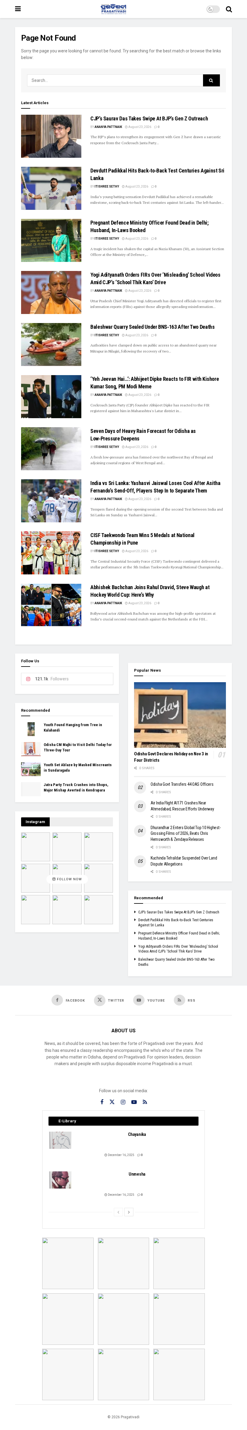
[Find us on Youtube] (134, 1102)
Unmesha (137, 1174)
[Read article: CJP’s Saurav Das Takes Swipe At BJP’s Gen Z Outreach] (51, 136)
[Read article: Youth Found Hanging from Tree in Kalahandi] (31, 729)
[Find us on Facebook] (101, 1102)
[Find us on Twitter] (112, 1102)
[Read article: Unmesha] (60, 1180)
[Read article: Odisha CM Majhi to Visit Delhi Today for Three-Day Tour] (31, 749)
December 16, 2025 (120, 1155)
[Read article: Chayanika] (60, 1140)
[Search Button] (229, 9)
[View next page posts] (128, 1212)
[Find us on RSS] (145, 1102)
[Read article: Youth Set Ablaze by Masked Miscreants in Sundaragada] (31, 769)
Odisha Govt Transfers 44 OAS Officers (182, 784)
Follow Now (69, 879)
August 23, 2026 (139, 127)
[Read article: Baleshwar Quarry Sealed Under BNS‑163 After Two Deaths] (51, 344)
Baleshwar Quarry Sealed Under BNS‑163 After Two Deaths (152, 327)
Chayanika (137, 1134)
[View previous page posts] (118, 1212)
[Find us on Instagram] (123, 1102)
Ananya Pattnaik (108, 127)
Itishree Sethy (107, 186)
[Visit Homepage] (113, 9)
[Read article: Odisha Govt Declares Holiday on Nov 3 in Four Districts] (180, 715)
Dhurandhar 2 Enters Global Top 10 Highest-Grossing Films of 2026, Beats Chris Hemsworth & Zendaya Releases (185, 833)
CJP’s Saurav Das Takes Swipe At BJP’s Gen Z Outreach (149, 118)
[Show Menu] (18, 9)
